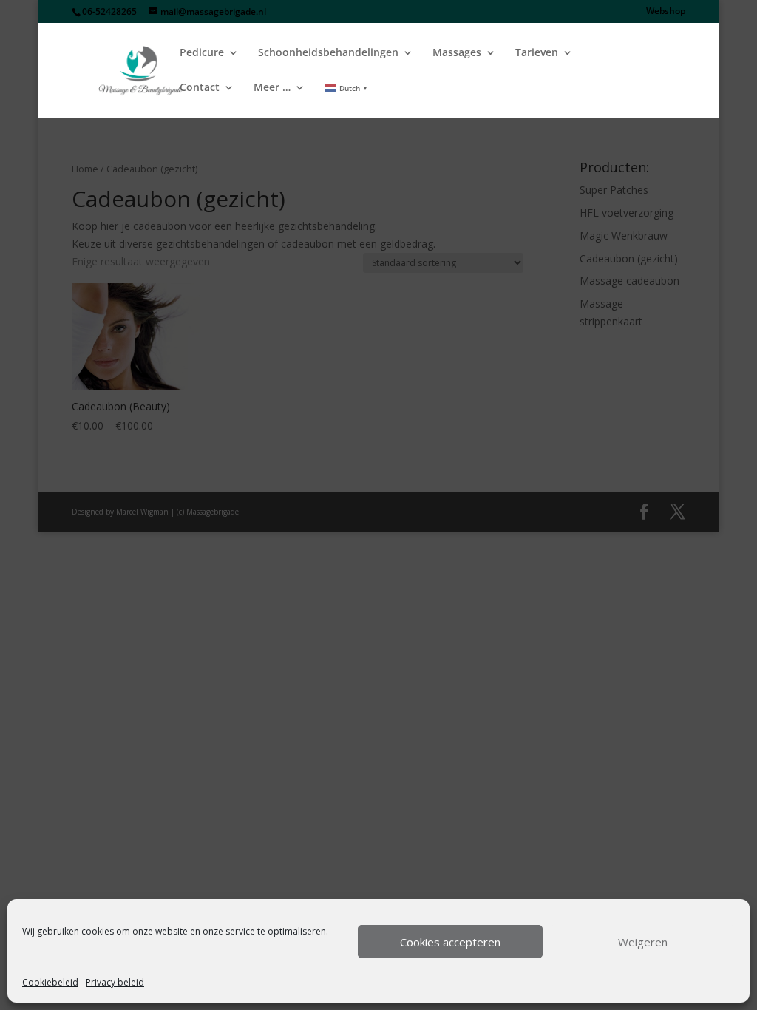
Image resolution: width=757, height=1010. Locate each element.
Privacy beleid (115, 982)
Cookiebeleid (50, 982)
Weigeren (643, 942)
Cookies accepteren (450, 942)
